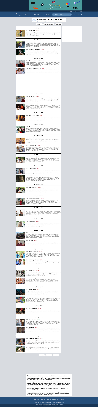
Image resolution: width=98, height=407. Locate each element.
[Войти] (78, 14)
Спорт (58, 399)
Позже (42, 355)
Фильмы (49, 399)
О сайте (35, 402)
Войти (62, 399)
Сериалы (54, 399)
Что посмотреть (46, 14)
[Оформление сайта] (75, 14)
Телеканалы (36, 14)
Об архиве (59, 24)
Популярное (43, 399)
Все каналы (36, 399)
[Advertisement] (38, 83)
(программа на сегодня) (42, 21)
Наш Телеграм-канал (46, 402)
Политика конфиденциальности (58, 402)
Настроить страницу (49, 24)
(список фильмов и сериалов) (59, 21)
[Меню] (81, 14)
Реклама (39, 402)
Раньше (56, 355)
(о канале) (50, 21)
